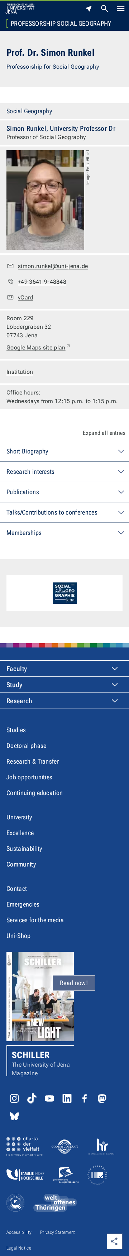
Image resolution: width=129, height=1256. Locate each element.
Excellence (20, 832)
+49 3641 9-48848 (42, 281)
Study (14, 685)
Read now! (74, 983)
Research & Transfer (32, 761)
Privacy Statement (57, 1232)
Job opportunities (29, 777)
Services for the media (35, 920)
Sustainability (24, 848)
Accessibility (18, 1232)
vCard (25, 297)
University (19, 817)
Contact (16, 888)
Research (19, 701)
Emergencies (23, 904)
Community (21, 864)
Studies (16, 730)
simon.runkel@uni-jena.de (53, 266)
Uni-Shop (18, 935)
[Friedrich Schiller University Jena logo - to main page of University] (19, 9)
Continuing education (34, 792)
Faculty (16, 669)
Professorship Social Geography (61, 23)
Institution (19, 371)
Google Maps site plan (38, 347)
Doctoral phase (26, 745)
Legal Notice (18, 1248)
